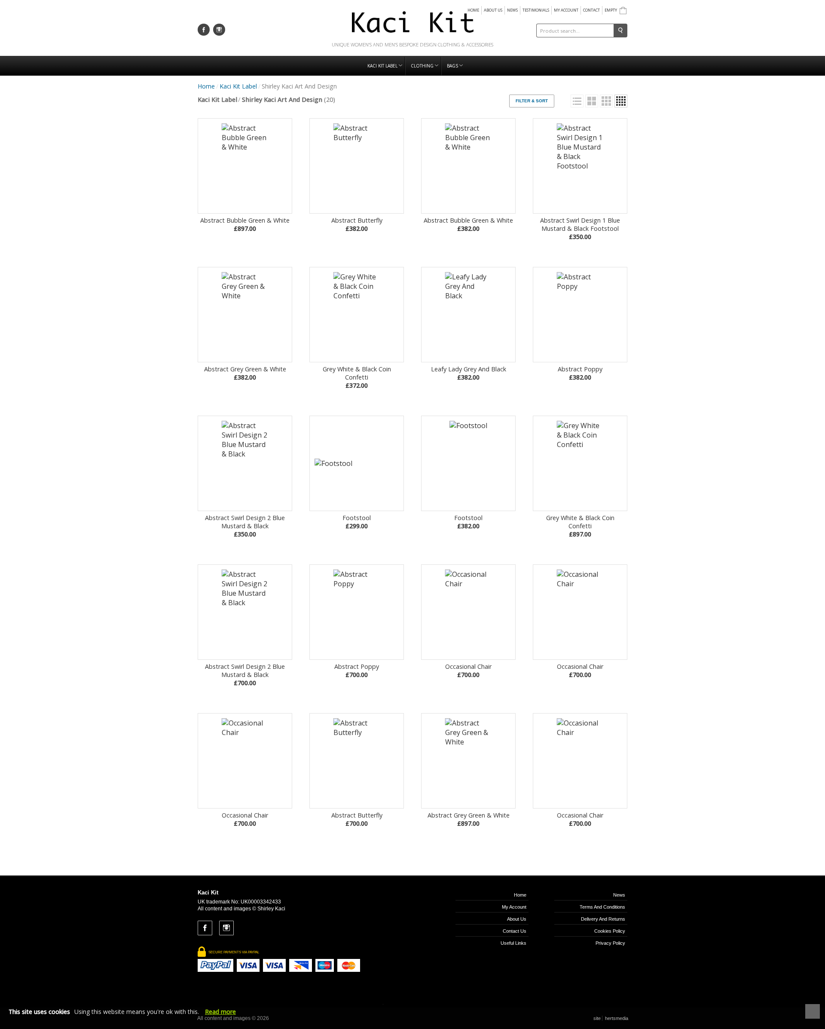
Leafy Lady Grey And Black (468, 373)
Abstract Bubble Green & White (245, 224)
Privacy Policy (610, 943)
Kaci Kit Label (383, 66)
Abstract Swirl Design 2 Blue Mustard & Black (245, 526)
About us (493, 10)
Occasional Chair (468, 670)
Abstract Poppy (580, 373)
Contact (591, 10)
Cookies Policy (609, 931)
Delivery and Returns (603, 919)
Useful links (513, 943)
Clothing (423, 66)
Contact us (514, 931)
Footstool (356, 522)
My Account (566, 10)
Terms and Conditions (602, 907)
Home (473, 10)
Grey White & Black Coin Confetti (357, 377)
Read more (220, 1012)
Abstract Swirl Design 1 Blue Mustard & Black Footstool (580, 228)
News (512, 10)
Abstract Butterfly (356, 224)
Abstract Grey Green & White (245, 373)
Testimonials (535, 10)
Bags (453, 66)
